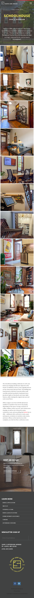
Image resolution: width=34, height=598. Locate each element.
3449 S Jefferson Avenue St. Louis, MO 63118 (11, 545)
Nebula (25, 412)
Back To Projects (17, 9)
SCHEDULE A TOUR (8, 509)
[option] (17, 473)
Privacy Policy (17, 591)
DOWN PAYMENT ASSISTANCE (11, 516)
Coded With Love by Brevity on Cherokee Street (17, 593)
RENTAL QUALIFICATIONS (10, 512)
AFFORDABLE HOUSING (9, 523)
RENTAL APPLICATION (9, 502)
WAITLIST (5, 506)
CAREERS (5, 519)
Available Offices (10, 471)
